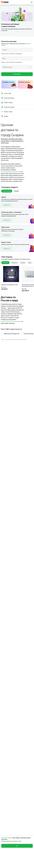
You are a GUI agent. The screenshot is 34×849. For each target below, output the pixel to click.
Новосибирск (18, 53)
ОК (17, 845)
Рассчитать (17, 74)
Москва (3, 53)
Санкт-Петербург (10, 53)
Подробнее (6, 205)
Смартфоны (14, 262)
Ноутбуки (22, 262)
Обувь (29, 262)
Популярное (5, 262)
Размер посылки (7, 67)
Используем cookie (6, 837)
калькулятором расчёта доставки (11, 171)
